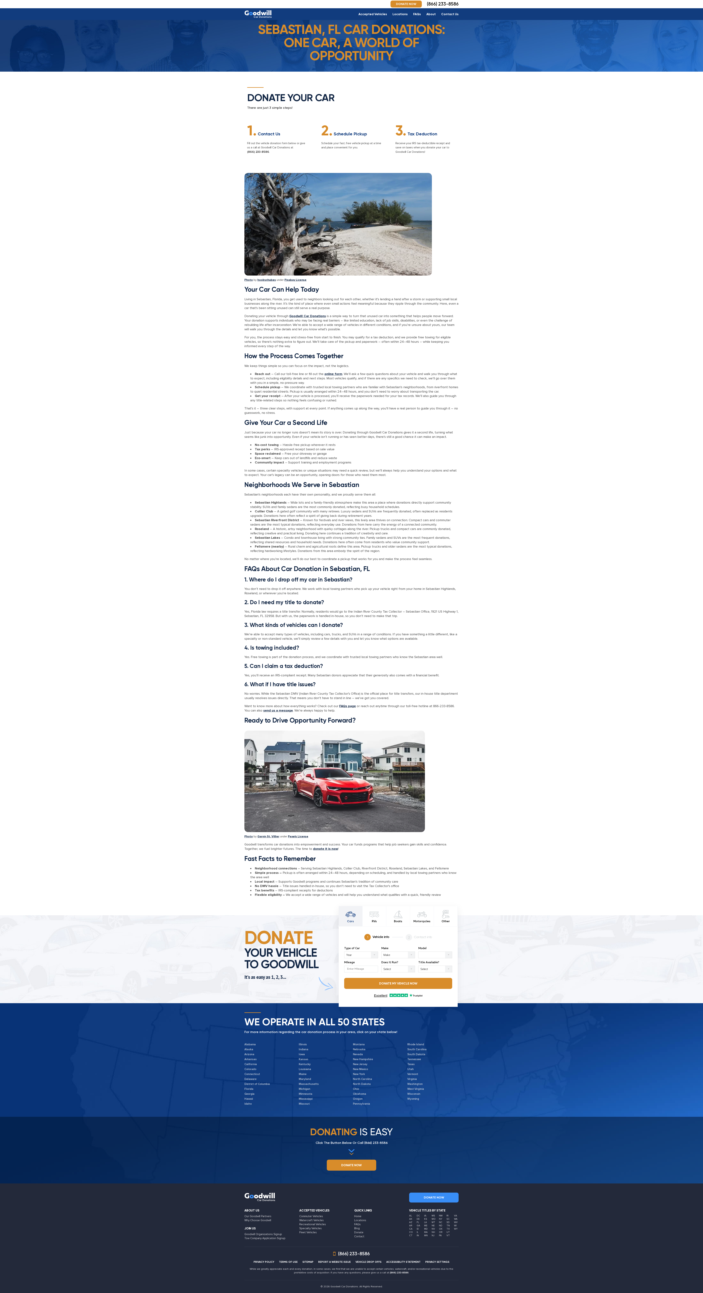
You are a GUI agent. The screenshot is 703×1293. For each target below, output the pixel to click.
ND (440, 1225)
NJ (433, 1235)
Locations (400, 14)
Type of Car (352, 948)
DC (418, 1215)
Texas (411, 1064)
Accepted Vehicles (372, 14)
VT (448, 1235)
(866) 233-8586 (258, 152)
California (250, 1064)
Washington (415, 1084)
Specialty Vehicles (310, 1228)
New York (359, 1074)
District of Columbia (257, 1084)
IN (418, 1235)
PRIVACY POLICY (264, 1262)
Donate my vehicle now (398, 983)
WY (455, 1228)
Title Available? (428, 962)
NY (440, 1219)
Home (357, 1216)
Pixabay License (295, 280)
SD (448, 1222)
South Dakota (416, 1054)
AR (410, 1225)
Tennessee (414, 1059)
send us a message (278, 710)
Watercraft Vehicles (311, 1220)
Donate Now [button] (406, 4)
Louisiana (305, 1069)
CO (411, 1232)
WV (456, 1222)
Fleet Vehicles (308, 1232)
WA (455, 1219)
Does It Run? (389, 962)
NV (433, 1228)
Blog (357, 1228)
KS (425, 1219)
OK (440, 1228)
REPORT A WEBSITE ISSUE (334, 1262)
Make (384, 948)
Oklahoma (359, 1094)
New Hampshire (363, 1059)
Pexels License (298, 836)
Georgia (249, 1094)
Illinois (303, 1044)
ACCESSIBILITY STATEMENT (403, 1262)
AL (410, 1215)
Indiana (303, 1049)
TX (448, 1228)
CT (410, 1235)
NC (440, 1222)
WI (455, 1225)
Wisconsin (413, 1094)
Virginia (412, 1079)
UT (448, 1232)
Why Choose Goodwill (257, 1220)
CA (410, 1228)
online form (333, 374)
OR (440, 1232)
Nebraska (359, 1049)
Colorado (250, 1069)
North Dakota (362, 1084)
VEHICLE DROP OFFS (369, 1262)
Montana (359, 1044)
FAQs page (347, 706)
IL (417, 1232)
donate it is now (325, 849)
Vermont (412, 1074)
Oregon (358, 1098)
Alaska (248, 1049)
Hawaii (248, 1098)
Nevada (358, 1054)
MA (426, 1232)
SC (448, 1219)
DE (418, 1219)
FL (418, 1222)
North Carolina (362, 1079)
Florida (248, 1089)
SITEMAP (307, 1262)
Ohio (356, 1089)
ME (425, 1225)
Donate (358, 1232)
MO (434, 1219)
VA (455, 1215)
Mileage (349, 962)
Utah (410, 1069)
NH (433, 1232)
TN (448, 1225)
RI (448, 1215)
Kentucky (305, 1064)
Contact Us (450, 14)
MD (426, 1228)
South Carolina (417, 1049)
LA (425, 1222)
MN (426, 1235)
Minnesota (305, 1094)
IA (425, 1215)
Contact (359, 1236)
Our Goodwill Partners (257, 1216)
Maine (302, 1074)
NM (440, 1215)
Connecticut (252, 1074)
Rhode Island (415, 1044)
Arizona (249, 1054)
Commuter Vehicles (311, 1216)
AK (410, 1219)
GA (418, 1225)
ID (418, 1228)
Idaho (248, 1103)
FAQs (417, 14)
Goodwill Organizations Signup (263, 1234)
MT (433, 1222)
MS (433, 1215)
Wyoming (413, 1098)
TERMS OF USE (288, 1262)
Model (422, 948)
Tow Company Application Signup (264, 1238)
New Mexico (360, 1069)
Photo (248, 280)
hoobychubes (266, 280)
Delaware (250, 1079)
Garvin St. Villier (268, 836)
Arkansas (250, 1059)
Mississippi (306, 1098)
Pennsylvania (361, 1103)
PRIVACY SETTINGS (437, 1262)
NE (433, 1225)
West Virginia (415, 1089)
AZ (410, 1222)
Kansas (303, 1059)
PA (440, 1235)
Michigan (304, 1089)
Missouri (304, 1103)
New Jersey (360, 1064)
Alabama (250, 1044)
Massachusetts (309, 1084)
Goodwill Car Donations (307, 316)
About (431, 14)
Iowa (302, 1054)
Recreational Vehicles (312, 1224)
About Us (251, 1210)
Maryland (305, 1079)
